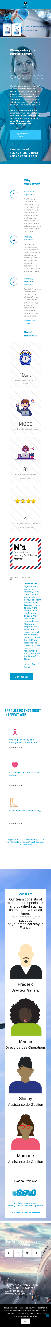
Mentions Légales (13, 1268)
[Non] (47, 1315)
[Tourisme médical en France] (25, 4)
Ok (25, 1321)
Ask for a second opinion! (27, 1212)
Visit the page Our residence (32, 843)
